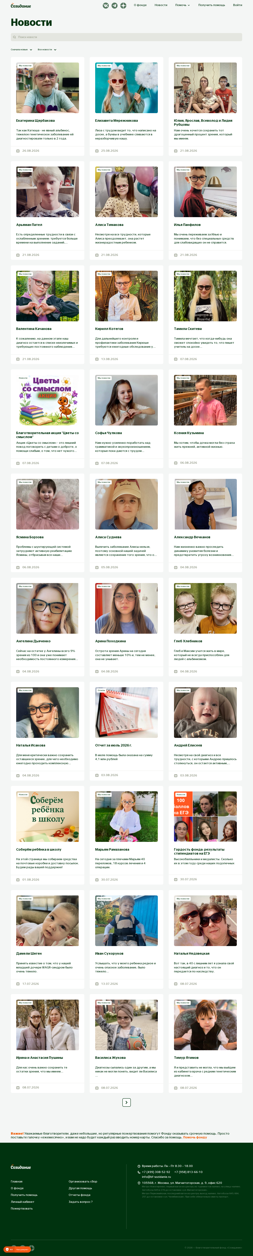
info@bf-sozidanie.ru (156, 1177)
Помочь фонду (195, 1137)
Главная (16, 1181)
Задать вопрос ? (81, 1201)
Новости (161, 5)
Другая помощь (80, 1188)
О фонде (140, 5)
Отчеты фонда (79, 1195)
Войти (237, 5)
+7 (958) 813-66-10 (188, 1172)
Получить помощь (211, 5)
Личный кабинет (22, 1201)
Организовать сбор (83, 1181)
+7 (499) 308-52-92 (156, 1172)
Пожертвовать (22, 1208)
